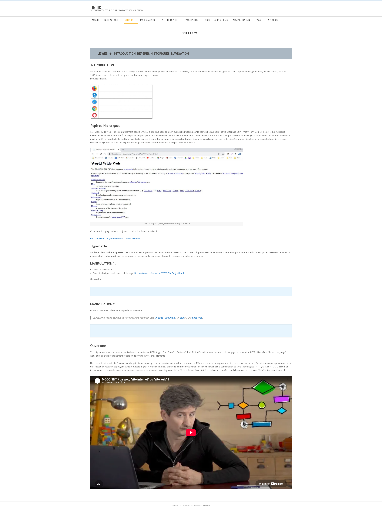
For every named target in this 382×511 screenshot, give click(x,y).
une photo (170, 317)
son (182, 317)
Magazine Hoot (188, 505)
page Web (197, 317)
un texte (159, 317)
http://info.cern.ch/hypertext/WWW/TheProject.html (115, 238)
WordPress (206, 505)
